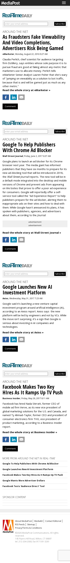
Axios (5, 298)
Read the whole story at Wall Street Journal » (32, 232)
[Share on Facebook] (6, 97)
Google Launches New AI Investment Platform (28, 469)
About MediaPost (23, 521)
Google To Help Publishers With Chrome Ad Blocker (31, 463)
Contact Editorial (53, 521)
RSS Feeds (20, 524)
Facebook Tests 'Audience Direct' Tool (24, 486)
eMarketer (8, 54)
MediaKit (38, 521)
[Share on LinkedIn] (13, 97)
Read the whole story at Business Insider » (30, 432)
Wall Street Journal (13, 156)
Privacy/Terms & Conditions (28, 527)
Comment (10, 106)
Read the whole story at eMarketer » (26, 90)
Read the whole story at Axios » (23, 332)
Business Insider (11, 398)
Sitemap (31, 524)
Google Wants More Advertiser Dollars (24, 480)
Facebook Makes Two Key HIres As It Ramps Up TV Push (33, 474)
